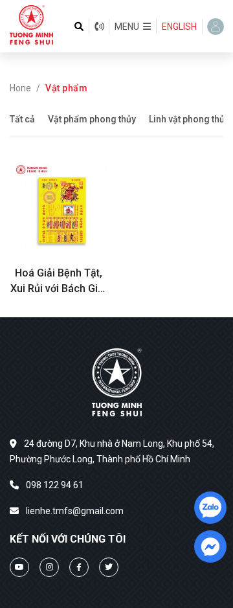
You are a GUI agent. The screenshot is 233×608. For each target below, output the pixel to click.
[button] (133, 26)
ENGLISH (179, 26)
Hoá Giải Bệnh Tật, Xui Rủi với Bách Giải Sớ (58, 282)
